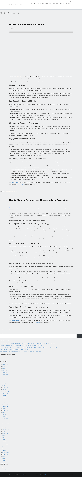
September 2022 (5, 408)
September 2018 (5, 452)
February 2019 (5, 443)
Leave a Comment (13, 191)
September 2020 (5, 424)
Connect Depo (55, 3)
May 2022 (4, 414)
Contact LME (62, 3)
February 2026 (5, 374)
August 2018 (5, 454)
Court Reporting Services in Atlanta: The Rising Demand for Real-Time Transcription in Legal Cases (20, 351)
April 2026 (4, 370)
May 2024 (4, 397)
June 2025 (4, 383)
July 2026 (4, 366)
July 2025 (4, 381)
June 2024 (4, 395)
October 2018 (5, 450)
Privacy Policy (71, 474)
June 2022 (4, 412)
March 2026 (4, 372)
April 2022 (4, 416)
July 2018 (4, 456)
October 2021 (5, 420)
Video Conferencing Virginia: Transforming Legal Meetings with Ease (14, 349)
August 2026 (5, 364)
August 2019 (5, 433)
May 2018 (4, 460)
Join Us (33, 6)
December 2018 (5, 446)
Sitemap (24, 474)
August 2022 (5, 410)
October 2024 (5, 389)
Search (1, 333)
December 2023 (5, 401)
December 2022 (5, 404)
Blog (37, 6)
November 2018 (5, 448)
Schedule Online (41, 3)
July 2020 (4, 425)
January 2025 (5, 387)
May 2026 (4, 368)
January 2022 (5, 418)
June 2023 (4, 402)
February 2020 (5, 429)
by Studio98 (44, 474)
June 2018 (4, 458)
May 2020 (4, 427)
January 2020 (5, 431)
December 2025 (5, 378)
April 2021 (4, 422)
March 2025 (4, 385)
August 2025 (5, 380)
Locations (68, 3)
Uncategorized (7, 191)
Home (28, 3)
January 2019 (5, 445)
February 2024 (5, 399)
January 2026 (5, 376)
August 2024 (5, 393)
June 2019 (4, 437)
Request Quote (48, 3)
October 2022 (5, 406)
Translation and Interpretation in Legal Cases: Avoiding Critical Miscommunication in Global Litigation (21, 345)
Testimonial (29, 6)
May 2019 (4, 439)
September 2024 (5, 391)
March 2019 (4, 441)
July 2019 (4, 435)
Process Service (33, 3)
